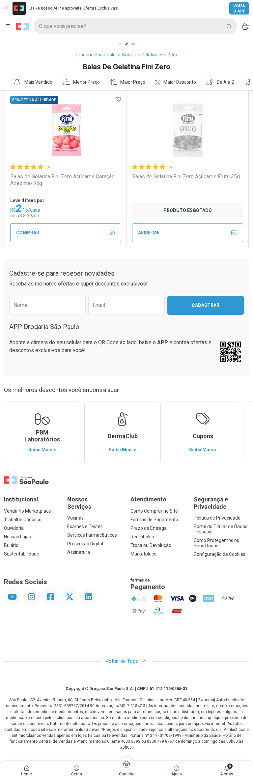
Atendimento (148, 499)
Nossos (79, 503)
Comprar (27, 232)
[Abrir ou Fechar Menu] (8, 26)
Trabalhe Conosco (23, 519)
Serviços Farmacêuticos (92, 535)
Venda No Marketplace (27, 511)
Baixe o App (239, 8)
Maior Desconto (179, 82)
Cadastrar (205, 305)
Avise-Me (148, 232)
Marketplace (143, 553)
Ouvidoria (14, 528)
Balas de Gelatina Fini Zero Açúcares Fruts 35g (186, 176)
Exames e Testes (85, 526)
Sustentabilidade (21, 553)
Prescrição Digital (85, 543)
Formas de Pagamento (154, 519)
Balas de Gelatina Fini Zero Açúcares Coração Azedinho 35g (62, 179)
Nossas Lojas (17, 536)
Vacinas (75, 518)
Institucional (21, 499)
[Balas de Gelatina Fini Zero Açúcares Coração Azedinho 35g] (66, 130)
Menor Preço (86, 82)
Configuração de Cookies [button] (219, 554)
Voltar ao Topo (122, 661)
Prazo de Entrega (148, 528)
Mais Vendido (38, 82)
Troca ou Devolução (150, 545)
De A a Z (225, 82)
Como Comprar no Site (154, 511)
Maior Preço (132, 82)
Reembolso (142, 536)
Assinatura (78, 552)
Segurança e (211, 503)
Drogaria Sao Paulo (96, 54)
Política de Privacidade (217, 518)
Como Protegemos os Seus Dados (216, 543)
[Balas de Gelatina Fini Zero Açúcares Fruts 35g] (188, 130)
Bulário (11, 545)
